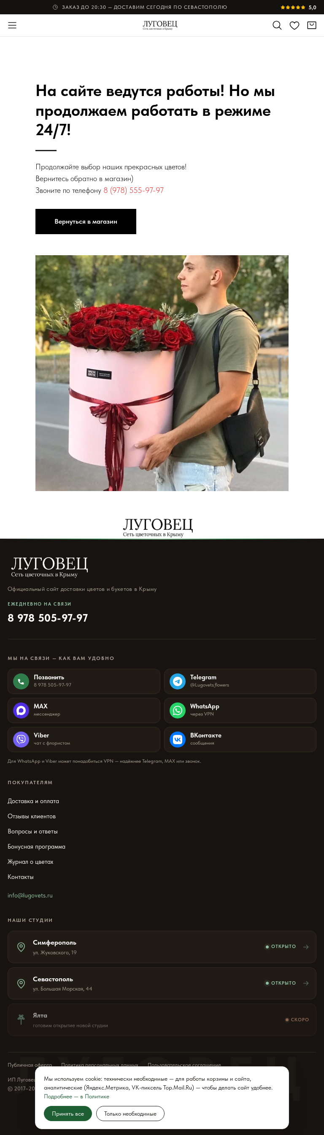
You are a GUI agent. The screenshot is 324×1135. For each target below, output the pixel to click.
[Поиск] (277, 25)
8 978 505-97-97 (48, 612)
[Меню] (12, 25)
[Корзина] (311, 25)
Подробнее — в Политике (76, 1096)
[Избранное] (294, 25)
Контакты (21, 877)
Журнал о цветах (30, 861)
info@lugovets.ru (30, 895)
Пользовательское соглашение (184, 1065)
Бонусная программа (36, 846)
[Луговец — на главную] (162, 25)
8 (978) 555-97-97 (133, 190)
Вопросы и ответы (33, 831)
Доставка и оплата (33, 801)
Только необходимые (130, 1113)
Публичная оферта (30, 1065)
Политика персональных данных (99, 1065)
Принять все (68, 1113)
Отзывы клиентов (32, 816)
